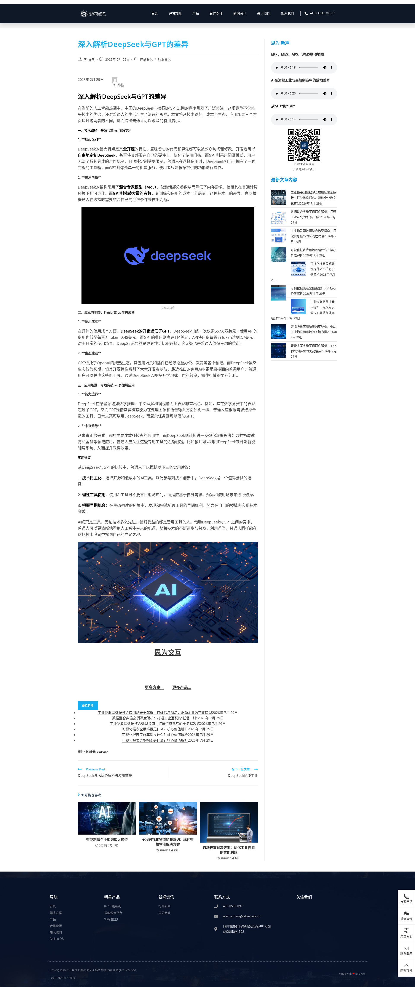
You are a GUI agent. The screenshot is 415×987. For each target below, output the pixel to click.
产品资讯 (146, 59)
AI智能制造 (90, 751)
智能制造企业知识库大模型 (107, 839)
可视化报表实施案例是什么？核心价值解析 (155, 734)
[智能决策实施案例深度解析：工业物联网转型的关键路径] (278, 350)
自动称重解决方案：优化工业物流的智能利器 (229, 850)
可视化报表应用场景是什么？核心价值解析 (155, 729)
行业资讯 (164, 59)
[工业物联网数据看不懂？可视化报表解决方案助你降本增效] (298, 306)
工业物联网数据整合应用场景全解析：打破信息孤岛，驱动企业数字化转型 (155, 712)
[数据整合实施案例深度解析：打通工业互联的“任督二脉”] (278, 216)
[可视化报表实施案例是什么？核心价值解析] (298, 268)
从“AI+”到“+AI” (283, 106)
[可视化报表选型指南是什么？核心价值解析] (278, 293)
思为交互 (168, 652)
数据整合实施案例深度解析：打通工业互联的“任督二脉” (155, 718)
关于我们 (263, 13)
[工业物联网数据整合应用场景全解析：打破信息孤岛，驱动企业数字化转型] (278, 197)
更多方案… (154, 687)
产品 (195, 13)
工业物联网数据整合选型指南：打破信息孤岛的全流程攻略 (155, 723)
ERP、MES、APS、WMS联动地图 (297, 54)
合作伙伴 (216, 13)
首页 (154, 13)
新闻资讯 (239, 13)
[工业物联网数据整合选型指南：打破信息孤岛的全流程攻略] (278, 235)
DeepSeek (102, 751)
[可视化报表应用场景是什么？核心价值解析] (278, 254)
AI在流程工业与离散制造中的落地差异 (300, 80)
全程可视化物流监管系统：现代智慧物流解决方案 (168, 842)
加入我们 (287, 13)
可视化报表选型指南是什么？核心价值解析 (155, 740)
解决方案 (175, 13)
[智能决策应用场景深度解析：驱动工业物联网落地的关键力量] (278, 331)
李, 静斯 (89, 59)
